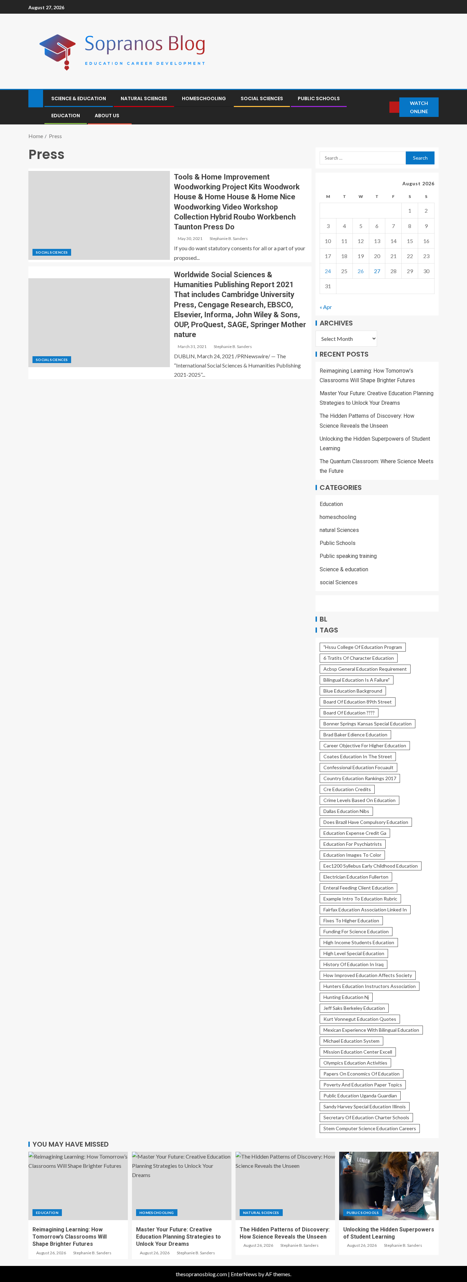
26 (361, 271)
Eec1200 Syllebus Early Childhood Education (370, 866)
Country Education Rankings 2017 (359, 778)
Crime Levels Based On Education (359, 800)
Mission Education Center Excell (357, 1052)
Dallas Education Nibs (346, 811)
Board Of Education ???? (349, 713)
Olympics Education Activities (355, 1063)
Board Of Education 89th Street (357, 702)
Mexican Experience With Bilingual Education (371, 1030)
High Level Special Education (353, 953)
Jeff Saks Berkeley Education (354, 1008)
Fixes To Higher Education (351, 920)
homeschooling (204, 98)
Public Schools (319, 98)
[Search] (383, 107)
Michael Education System (351, 1041)
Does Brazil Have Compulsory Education (365, 822)
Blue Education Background (352, 691)
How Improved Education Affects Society (367, 975)
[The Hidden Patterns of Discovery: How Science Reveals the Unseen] (285, 1186)
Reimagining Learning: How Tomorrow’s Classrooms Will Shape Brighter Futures (69, 1236)
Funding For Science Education (356, 931)
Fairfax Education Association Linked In (365, 909)
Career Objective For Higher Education (364, 745)
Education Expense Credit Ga (354, 833)
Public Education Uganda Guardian (360, 1095)
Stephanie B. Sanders (229, 238)
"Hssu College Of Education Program (362, 647)
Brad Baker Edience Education (355, 734)
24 (328, 271)
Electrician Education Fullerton (355, 877)
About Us (107, 115)
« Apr (326, 307)
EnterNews (244, 1274)
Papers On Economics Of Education (361, 1074)
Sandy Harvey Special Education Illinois (364, 1106)
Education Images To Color (352, 855)
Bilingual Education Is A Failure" (356, 680)
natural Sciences (144, 98)
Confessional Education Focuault (358, 767)
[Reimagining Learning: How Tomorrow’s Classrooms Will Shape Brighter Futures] (78, 1186)
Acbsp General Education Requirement (365, 669)
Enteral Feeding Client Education (358, 888)
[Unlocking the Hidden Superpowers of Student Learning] (389, 1186)
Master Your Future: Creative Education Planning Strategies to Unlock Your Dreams (178, 1236)
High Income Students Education (358, 942)
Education (65, 115)
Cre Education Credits (347, 789)
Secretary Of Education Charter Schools (366, 1117)
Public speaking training (348, 556)
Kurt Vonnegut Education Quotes (359, 1019)
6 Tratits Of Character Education (358, 658)
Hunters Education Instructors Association (369, 986)
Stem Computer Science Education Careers (369, 1128)
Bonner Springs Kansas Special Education (367, 723)
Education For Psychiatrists (352, 844)
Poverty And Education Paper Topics (362, 1084)
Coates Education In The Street (357, 756)
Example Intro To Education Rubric (360, 899)
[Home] (35, 98)
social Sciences (262, 98)
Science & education (78, 98)
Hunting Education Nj (346, 997)
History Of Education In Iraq (353, 964)
